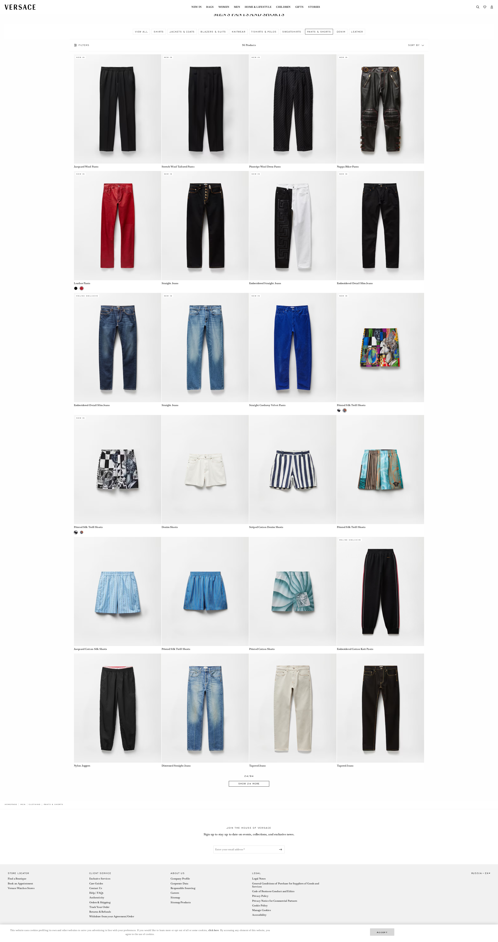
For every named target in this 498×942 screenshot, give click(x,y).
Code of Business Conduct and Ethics (273, 891)
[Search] (477, 7)
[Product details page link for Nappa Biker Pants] (380, 109)
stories (314, 7)
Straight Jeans (170, 283)
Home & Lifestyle (258, 7)
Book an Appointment (20, 883)
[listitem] (141, 31)
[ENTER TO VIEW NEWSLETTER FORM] (281, 849)
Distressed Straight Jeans (176, 765)
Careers (175, 892)
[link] (11, 804)
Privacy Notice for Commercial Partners (274, 900)
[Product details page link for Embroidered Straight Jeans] (293, 225)
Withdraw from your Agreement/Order (111, 916)
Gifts (299, 7)
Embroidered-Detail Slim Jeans (355, 283)
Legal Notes (259, 878)
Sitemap (175, 897)
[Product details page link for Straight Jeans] (205, 225)
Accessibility (259, 914)
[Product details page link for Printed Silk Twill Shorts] (380, 347)
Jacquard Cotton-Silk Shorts (90, 649)
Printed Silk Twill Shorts (351, 405)
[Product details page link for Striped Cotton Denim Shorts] (293, 469)
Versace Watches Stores (21, 888)
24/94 (249, 776)
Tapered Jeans (257, 765)
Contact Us (95, 888)
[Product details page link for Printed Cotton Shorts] (293, 591)
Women (223, 7)
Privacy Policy (260, 896)
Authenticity (96, 897)
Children (283, 7)
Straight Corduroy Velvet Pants (267, 405)
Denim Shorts (170, 527)
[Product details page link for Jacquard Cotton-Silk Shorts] (117, 591)
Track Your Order (99, 907)
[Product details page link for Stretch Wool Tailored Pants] (205, 109)
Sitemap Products (181, 902)
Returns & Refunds (100, 911)
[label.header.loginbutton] (491, 7)
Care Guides (96, 883)
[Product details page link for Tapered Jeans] (293, 708)
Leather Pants (82, 283)
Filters (84, 45)
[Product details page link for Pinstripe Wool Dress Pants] (293, 109)
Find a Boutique (17, 878)
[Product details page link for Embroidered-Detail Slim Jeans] (380, 225)
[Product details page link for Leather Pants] (117, 225)
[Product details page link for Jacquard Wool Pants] (117, 109)
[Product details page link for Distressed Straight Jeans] (205, 708)
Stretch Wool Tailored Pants (178, 166)
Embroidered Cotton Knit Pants (355, 649)
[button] (423, 45)
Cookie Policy (260, 905)
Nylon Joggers (82, 765)
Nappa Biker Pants (348, 166)
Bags (210, 7)
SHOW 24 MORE (249, 783)
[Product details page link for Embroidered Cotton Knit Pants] (380, 591)
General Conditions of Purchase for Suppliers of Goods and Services (285, 885)
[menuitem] (196, 7)
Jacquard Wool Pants (86, 166)
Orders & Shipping (99, 902)
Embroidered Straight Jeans (265, 283)
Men (237, 7)
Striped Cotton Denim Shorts (266, 527)
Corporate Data (179, 883)
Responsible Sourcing (183, 888)
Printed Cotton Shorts (262, 649)
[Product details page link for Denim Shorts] (205, 469)
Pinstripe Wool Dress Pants (265, 166)
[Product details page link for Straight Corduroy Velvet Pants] (293, 347)
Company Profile (180, 878)
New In (196, 7)
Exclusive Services (99, 878)
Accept (382, 932)
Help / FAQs (96, 892)
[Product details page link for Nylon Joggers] (117, 708)
